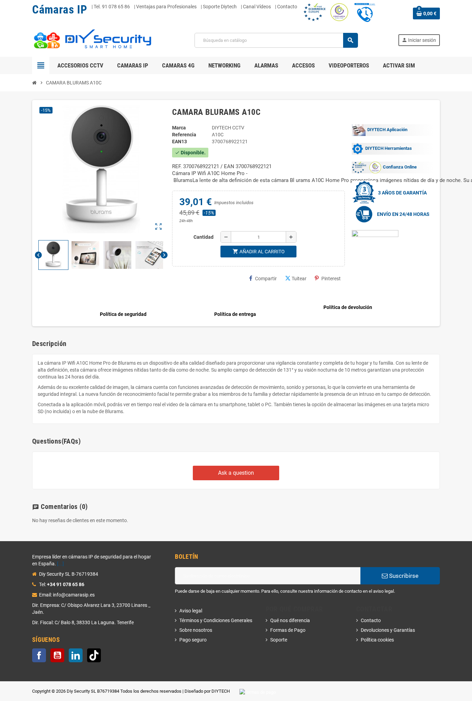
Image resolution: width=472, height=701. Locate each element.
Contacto (371, 620)
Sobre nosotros (195, 630)
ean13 (179, 141)
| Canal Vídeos (256, 6)
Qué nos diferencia (290, 620)
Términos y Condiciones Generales (215, 620)
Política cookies (377, 640)
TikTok (94, 655)
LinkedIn (76, 655)
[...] (60, 563)
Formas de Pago (287, 630)
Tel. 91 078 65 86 (112, 6)
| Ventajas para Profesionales (165, 6)
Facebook (39, 655)
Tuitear (299, 278)
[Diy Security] (93, 40)
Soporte (278, 640)
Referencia (184, 134)
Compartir (266, 278)
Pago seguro (193, 640)
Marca (179, 127)
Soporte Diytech (220, 6)
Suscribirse (403, 575)
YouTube (57, 655)
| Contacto (286, 6)
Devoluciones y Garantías (388, 630)
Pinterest (331, 278)
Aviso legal (190, 610)
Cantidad (203, 237)
